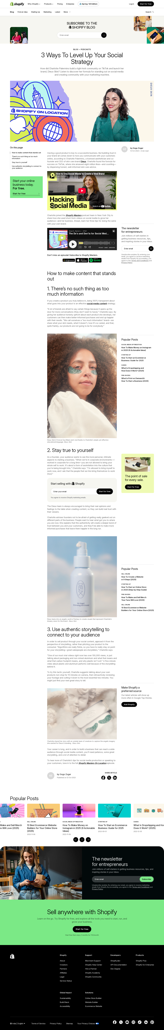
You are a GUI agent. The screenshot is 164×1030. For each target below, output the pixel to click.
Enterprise (70, 4)
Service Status (66, 981)
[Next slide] (88, 839)
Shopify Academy (92, 973)
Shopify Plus (141, 961)
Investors (63, 965)
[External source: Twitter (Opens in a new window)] (121, 1022)
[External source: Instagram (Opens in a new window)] (133, 1022)
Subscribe (146, 879)
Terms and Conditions (140, 261)
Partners (63, 969)
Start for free (146, 4)
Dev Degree (115, 969)
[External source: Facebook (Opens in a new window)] (114, 1022)
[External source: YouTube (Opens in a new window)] (127, 1022)
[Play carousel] (82, 839)
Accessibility (65, 1006)
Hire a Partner (91, 969)
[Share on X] (109, 778)
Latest (57, 12)
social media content (97, 303)
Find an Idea (22, 12)
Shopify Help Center (93, 965)
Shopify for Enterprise (145, 965)
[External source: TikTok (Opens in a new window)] (139, 1022)
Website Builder (91, 1002)
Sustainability (65, 998)
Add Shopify (129, 704)
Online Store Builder (93, 998)
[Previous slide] (75, 839)
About (62, 961)
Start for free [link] (104, 491)
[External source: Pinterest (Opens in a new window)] (152, 1022)
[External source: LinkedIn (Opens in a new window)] (146, 1022)
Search (148, 12)
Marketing (47, 12)
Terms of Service (38, 1023)
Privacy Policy (126, 263)
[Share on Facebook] (103, 778)
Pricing (60, 4)
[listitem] (82, 818)
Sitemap (69, 1023)
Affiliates (63, 973)
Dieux (83, 161)
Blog (12, 12)
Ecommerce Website (93, 1006)
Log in (131, 4)
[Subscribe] (104, 35)
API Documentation (118, 965)
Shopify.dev (115, 961)
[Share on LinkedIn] (115, 778)
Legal (62, 977)
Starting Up (35, 12)
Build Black (64, 1002)
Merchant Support (93, 961)
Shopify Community (93, 977)
